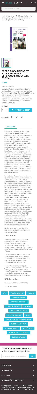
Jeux (28, 315)
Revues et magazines (18, 311)
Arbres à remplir (13, 306)
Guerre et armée (18, 297)
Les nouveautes (18, 337)
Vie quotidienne (17, 293)
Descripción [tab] (10, 126)
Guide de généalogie (18, 302)
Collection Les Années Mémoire (18, 319)
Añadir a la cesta (20, 110)
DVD (4, 293)
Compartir (12, 117)
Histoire (31, 293)
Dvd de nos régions (18, 324)
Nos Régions (27, 328)
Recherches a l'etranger (18, 333)
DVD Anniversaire (11, 328)
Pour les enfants (14, 315)
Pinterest (22, 117)
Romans (27, 306)
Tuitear (17, 117)
